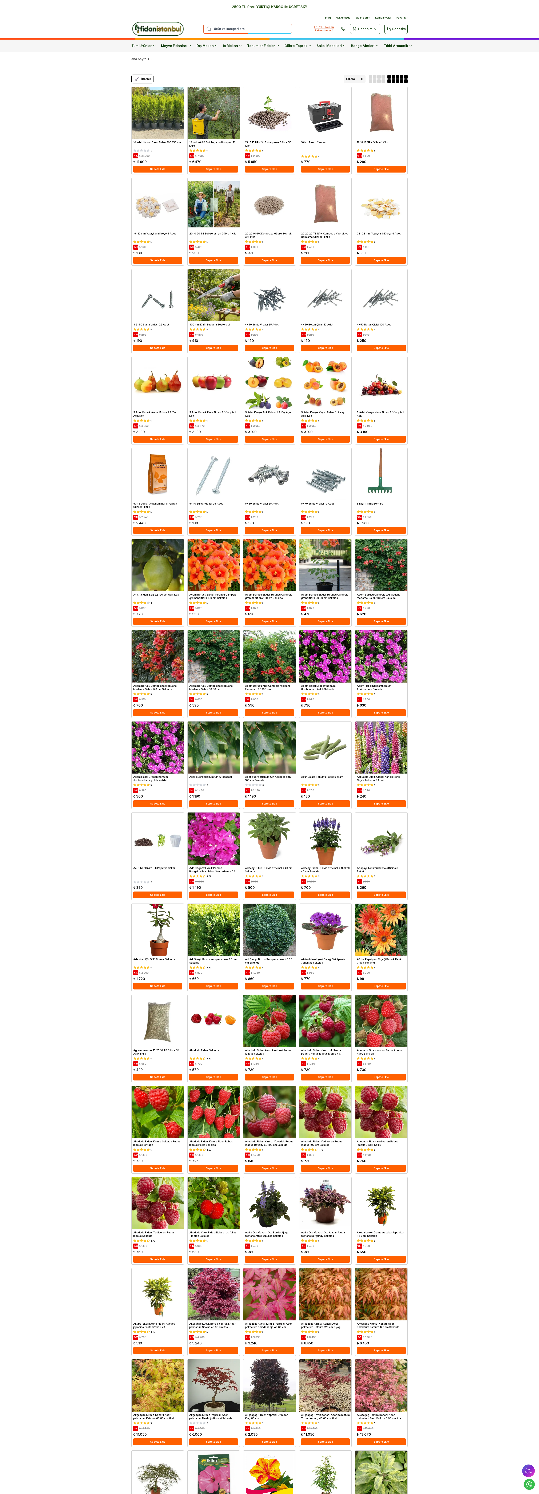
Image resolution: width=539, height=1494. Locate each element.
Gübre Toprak (295, 46)
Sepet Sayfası (528, 1471)
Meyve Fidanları (174, 46)
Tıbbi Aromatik (396, 46)
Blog (328, 17)
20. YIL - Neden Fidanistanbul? (324, 28)
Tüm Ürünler (141, 46)
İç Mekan (230, 46)
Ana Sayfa (139, 59)
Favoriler (402, 17)
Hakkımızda (343, 17)
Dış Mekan (205, 46)
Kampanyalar (383, 17)
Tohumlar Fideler (261, 46)
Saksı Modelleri (329, 46)
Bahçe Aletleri (363, 46)
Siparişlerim (362, 17)
